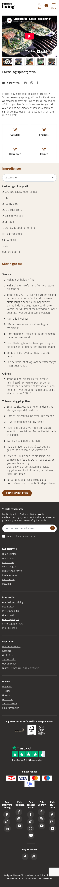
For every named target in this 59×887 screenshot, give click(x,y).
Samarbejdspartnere (12, 623)
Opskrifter (7, 655)
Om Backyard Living (12, 602)
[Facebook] (6, 814)
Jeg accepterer (13, 536)
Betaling (6, 584)
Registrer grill (9, 566)
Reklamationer (9, 575)
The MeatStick (9, 703)
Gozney (6, 695)
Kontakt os (8, 562)
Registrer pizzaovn (12, 571)
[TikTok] (6, 821)
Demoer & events (11, 646)
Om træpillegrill (10, 619)
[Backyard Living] (8, 6)
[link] (46, 6)
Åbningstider (9, 558)
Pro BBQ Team (9, 628)
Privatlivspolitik (10, 611)
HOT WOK (7, 699)
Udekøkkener (9, 663)
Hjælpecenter (9, 554)
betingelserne (29, 536)
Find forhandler (10, 708)
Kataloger (7, 651)
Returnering (8, 579)
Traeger (6, 691)
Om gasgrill (8, 615)
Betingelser (8, 606)
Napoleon (7, 686)
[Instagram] (18, 819)
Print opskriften (17, 493)
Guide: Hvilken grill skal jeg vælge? (20, 668)
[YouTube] (19, 825)
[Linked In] (7, 828)
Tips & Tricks (8, 659)
